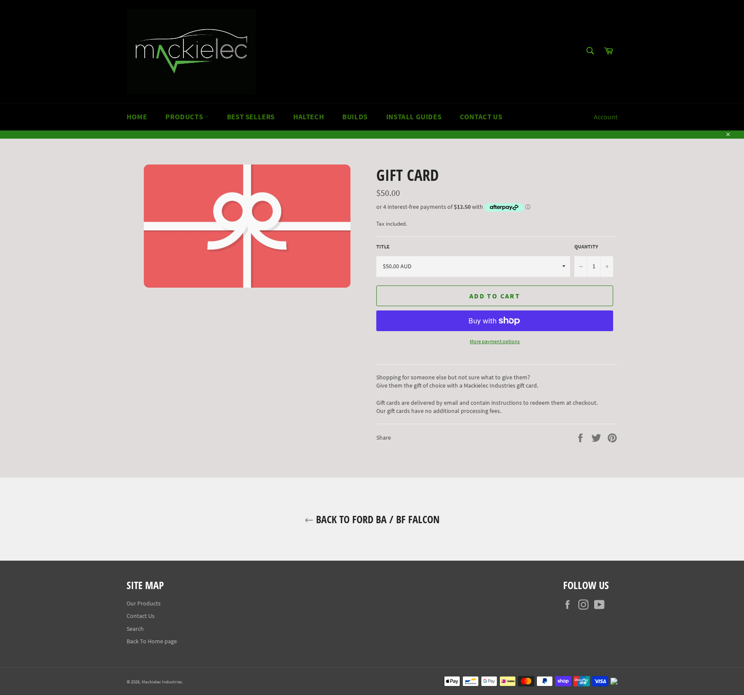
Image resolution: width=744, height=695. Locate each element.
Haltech (308, 116)
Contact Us (481, 116)
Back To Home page (152, 641)
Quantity (586, 246)
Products (184, 116)
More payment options (495, 341)
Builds (355, 116)
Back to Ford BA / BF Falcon (376, 519)
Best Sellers (251, 116)
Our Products (144, 603)
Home (137, 116)
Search (135, 629)
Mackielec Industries (162, 682)
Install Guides (413, 116)
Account (605, 116)
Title (383, 246)
